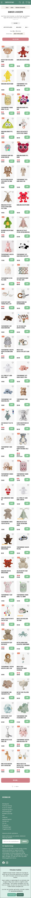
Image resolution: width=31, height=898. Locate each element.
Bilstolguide (5, 804)
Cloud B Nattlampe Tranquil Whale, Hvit (6, 303)
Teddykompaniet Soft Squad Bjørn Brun (6, 327)
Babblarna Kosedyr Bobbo (23, 205)
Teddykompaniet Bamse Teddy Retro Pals (7, 522)
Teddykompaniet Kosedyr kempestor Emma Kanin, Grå (7, 351)
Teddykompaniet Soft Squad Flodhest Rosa (22, 376)
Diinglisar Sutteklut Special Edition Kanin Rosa (23, 231)
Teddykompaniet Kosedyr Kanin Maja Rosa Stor (23, 740)
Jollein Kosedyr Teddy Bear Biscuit (6, 643)
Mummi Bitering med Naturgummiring (22, 303)
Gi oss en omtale (6, 807)
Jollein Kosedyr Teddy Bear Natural (22, 572)
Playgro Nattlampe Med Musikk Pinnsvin (7, 156)
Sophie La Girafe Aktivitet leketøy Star (7, 619)
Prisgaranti (5, 825)
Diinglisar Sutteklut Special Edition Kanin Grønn (22, 523)
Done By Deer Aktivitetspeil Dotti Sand (23, 350)
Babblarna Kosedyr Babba (23, 60)
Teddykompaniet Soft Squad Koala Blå (6, 400)
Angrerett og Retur (7, 809)
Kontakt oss (5, 821)
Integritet (4, 817)
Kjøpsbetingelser (7, 819)
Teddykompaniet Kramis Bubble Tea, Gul (7, 108)
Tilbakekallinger (6, 827)
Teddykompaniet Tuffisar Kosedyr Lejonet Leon (7, 667)
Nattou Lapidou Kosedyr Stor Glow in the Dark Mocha (7, 181)
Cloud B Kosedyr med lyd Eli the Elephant (23, 424)
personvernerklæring (17, 891)
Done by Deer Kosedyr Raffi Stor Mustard (6, 764)
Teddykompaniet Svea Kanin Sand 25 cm (22, 180)
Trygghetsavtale (6, 829)
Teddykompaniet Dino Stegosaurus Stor (22, 717)
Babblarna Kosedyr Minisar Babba (6, 548)
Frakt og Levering (7, 806)
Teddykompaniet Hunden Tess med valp (7, 475)
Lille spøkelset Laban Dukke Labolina (22, 499)
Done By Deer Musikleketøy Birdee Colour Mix (22, 668)
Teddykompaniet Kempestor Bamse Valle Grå (22, 448)
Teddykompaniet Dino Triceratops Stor (6, 693)
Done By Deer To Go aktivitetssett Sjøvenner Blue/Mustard (23, 765)
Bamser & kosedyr (20, 7)
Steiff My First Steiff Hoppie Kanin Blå (6, 717)
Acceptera (20, 894)
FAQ (3, 815)
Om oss (4, 823)
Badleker (18, 27)
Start (7, 7)
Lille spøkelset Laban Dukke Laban (6, 376)
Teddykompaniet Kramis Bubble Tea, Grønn (22, 596)
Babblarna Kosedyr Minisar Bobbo (6, 572)
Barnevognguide (6, 811)
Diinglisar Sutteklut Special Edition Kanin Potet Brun (6, 206)
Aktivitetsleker (8, 27)
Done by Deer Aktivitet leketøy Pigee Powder (22, 132)
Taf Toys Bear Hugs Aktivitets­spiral (21, 327)
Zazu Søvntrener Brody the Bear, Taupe (22, 279)
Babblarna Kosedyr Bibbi (7, 84)
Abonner (24, 841)
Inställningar (11, 894)
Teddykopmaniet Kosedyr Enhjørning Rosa (7, 255)
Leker (12, 7)
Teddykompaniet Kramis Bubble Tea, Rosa (22, 475)
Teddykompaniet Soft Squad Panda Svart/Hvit (22, 255)
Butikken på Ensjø (7, 813)
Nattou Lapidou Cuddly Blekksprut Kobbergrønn (23, 643)
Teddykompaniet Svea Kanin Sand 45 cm (22, 84)
